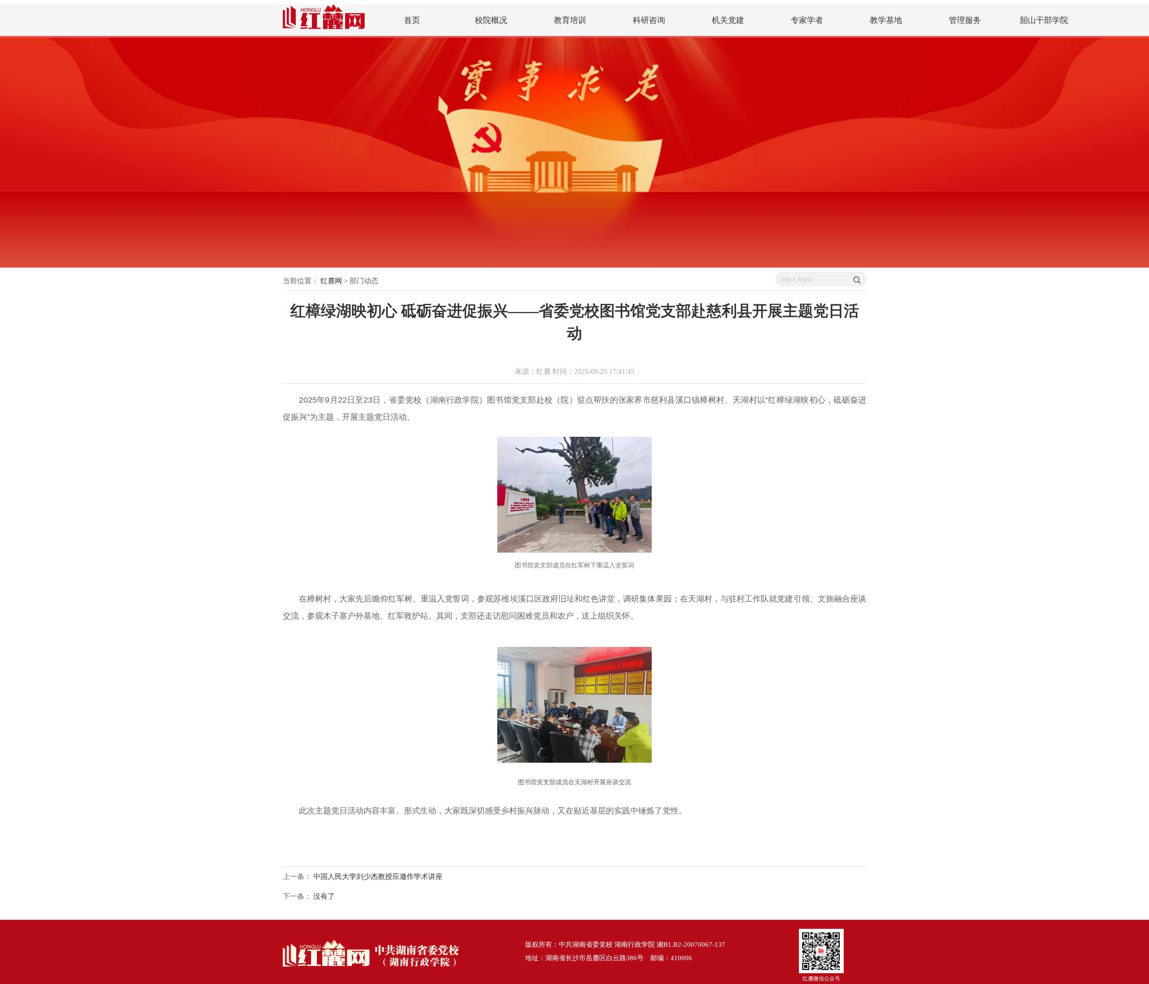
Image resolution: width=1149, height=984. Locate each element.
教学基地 (886, 20)
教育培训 (570, 20)
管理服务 (965, 20)
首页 (412, 20)
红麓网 (331, 281)
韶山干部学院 (1044, 20)
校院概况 (491, 20)
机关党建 (728, 20)
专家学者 (807, 20)
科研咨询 (649, 20)
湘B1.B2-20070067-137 (691, 944)
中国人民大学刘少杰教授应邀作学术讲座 (378, 876)
